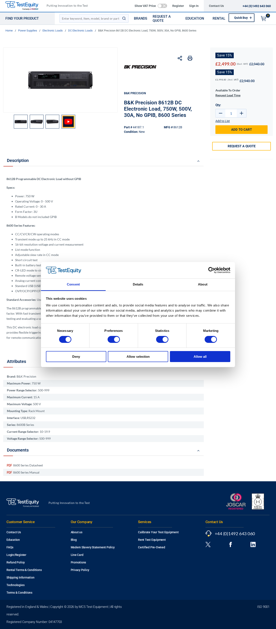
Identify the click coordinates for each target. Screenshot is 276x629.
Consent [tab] (73, 284)
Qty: (218, 105)
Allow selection (138, 356)
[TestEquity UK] (24, 6)
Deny (76, 356)
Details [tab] (138, 284)
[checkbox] (162, 6)
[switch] (114, 339)
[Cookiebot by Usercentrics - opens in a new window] (211, 270)
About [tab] (202, 284)
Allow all (200, 356)
